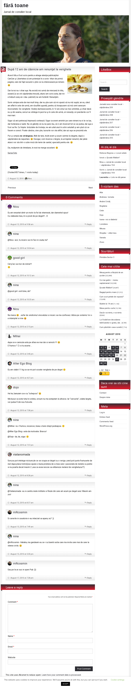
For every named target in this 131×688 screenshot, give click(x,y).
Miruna (102, 228)
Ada (101, 192)
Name (11, 636)
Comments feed (106, 421)
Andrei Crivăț (105, 201)
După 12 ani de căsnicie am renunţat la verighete (39, 69)
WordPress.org (106, 426)
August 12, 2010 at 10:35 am (22, 299)
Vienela (103, 237)
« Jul (101, 370)
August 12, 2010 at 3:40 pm (21, 354)
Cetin (102, 210)
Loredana (104, 224)
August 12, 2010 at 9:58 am (21, 224)
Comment (13, 602)
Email (11, 647)
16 (101, 355)
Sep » (107, 370)
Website (11, 657)
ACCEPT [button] (65, 684)
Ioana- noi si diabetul (108, 219)
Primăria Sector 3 (107, 257)
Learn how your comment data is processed (61, 675)
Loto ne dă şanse (118, 177)
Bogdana (103, 206)
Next (91, 187)
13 (117, 351)
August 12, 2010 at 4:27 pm (21, 378)
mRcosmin (20, 512)
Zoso (102, 242)
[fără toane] (65, 39)
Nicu (16, 206)
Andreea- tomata (107, 197)
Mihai (16, 336)
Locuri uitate (121, 153)
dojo (16, 387)
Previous (12, 187)
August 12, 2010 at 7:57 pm (21, 445)
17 (105, 355)
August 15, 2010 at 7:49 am (21, 527)
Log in (102, 412)
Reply (89, 224)
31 (105, 363)
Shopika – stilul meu (108, 233)
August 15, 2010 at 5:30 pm (21, 554)
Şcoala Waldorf (113, 157)
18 (109, 355)
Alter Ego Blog (22, 363)
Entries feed (105, 417)
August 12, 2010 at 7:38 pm (21, 410)
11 (109, 351)
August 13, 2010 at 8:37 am (21, 503)
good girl (19, 257)
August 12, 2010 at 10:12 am (22, 275)
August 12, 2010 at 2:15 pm (21, 327)
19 (113, 355)
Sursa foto (12, 153)
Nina (30, 178)
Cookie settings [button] (117, 680)
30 (101, 363)
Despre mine (105, 397)
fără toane (16, 5)
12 (113, 351)
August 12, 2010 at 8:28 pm (21, 475)
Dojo (101, 215)
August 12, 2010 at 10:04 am (22, 248)
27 (117, 359)
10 (105, 351)
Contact (103, 393)
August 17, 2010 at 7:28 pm (21, 578)
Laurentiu (104, 177)
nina (16, 233)
